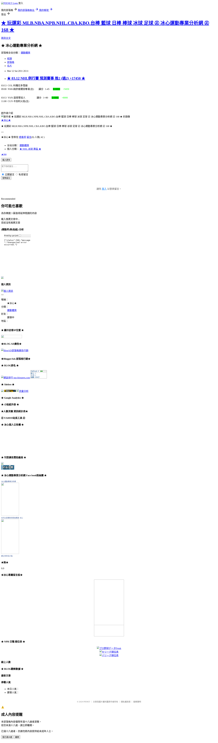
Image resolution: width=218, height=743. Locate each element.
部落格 (10, 62)
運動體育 (25, 52)
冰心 (21, 518)
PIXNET (86, 702)
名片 (9, 66)
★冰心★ (6, 120)
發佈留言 (6, 178)
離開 (17, 737)
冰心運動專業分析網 (8, 481)
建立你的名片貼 (7, 556)
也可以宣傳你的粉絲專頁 (10, 518)
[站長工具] (39, 377)
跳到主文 (6, 38)
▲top (4, 154)
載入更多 (6, 160)
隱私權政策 (126, 702)
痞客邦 (22, 137)
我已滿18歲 (7, 737)
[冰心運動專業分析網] (10, 515)
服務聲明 (137, 702)
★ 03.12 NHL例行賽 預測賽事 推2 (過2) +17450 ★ (46, 78)
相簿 (9, 58)
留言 (29, 137)
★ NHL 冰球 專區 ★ (30, 149)
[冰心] (10, 553)
